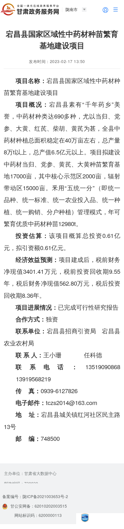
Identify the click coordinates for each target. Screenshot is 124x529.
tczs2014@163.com (71, 402)
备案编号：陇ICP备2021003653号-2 (35, 496)
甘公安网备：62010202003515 (38, 506)
